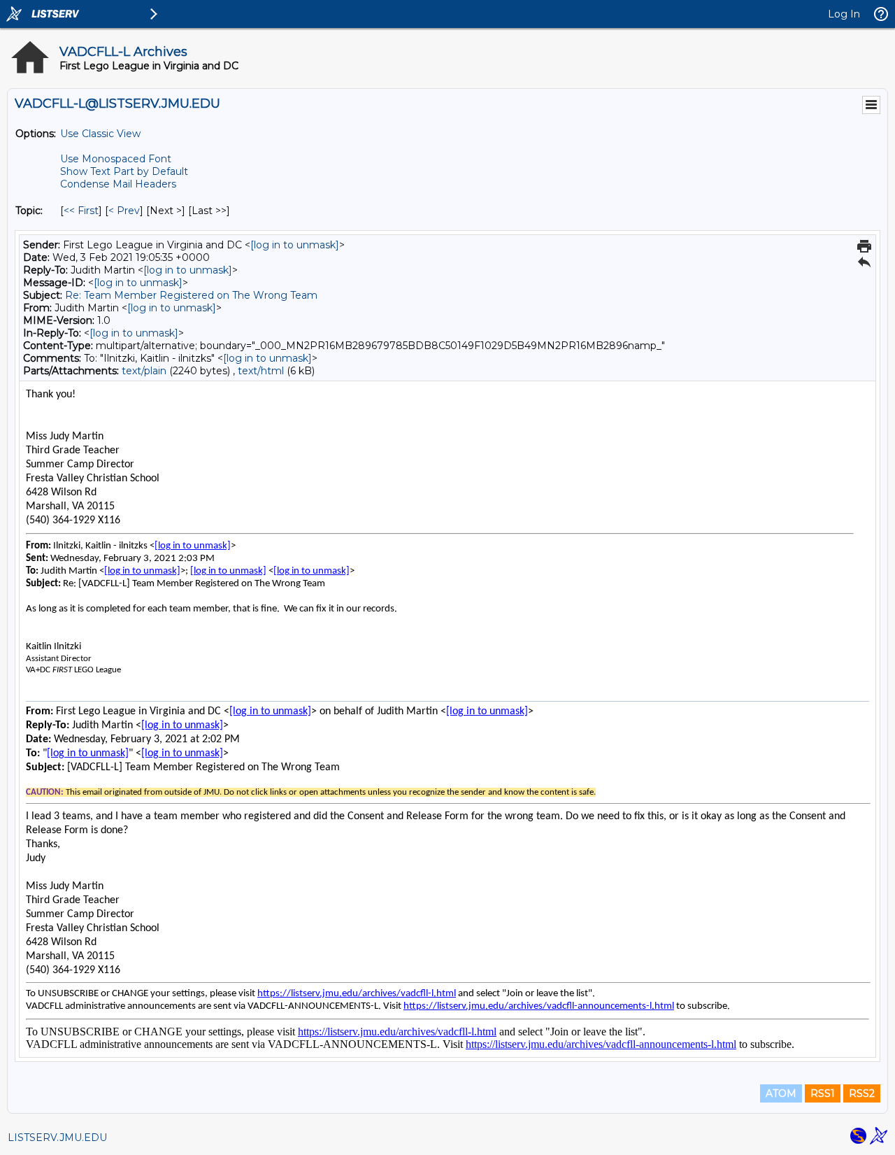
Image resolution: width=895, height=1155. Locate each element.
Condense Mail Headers (118, 184)
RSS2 (862, 1093)
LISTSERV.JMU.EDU (57, 1137)
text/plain (144, 370)
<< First (81, 210)
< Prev (124, 210)
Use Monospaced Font (115, 159)
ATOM (781, 1093)
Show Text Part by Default (124, 171)
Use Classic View (100, 133)
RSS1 (822, 1093)
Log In (844, 14)
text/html (261, 370)
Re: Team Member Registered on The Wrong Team (191, 295)
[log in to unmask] (294, 245)
